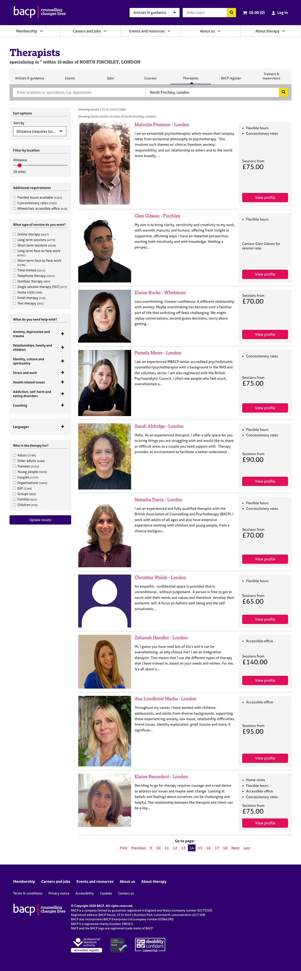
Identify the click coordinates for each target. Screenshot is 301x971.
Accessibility (85, 893)
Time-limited (31, 270)
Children (27, 505)
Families (27, 499)
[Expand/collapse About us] (219, 30)
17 (217, 848)
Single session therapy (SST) (42, 287)
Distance (20, 160)
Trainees (28, 466)
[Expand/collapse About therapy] (283, 30)
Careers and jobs (87, 31)
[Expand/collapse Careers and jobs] (105, 30)
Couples (27, 477)
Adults (26, 455)
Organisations (32, 483)
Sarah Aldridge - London (159, 426)
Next (235, 848)
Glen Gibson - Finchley (157, 215)
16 (208, 848)
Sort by (18, 123)
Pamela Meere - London (158, 352)
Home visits (29, 292)
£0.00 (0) (257, 12)
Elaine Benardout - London (161, 776)
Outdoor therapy (33, 281)
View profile (265, 197)
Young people (32, 472)
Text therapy (30, 303)
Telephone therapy (35, 276)
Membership (26, 31)
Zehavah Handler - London (161, 637)
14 (192, 848)
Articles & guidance (29, 80)
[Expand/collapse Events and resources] (169, 30)
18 (225, 848)
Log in (282, 12)
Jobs (110, 80)
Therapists (191, 80)
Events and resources (147, 31)
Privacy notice (58, 893)
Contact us (126, 893)
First (123, 848)
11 (166, 848)
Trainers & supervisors (271, 78)
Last (246, 848)
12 (175, 848)
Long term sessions (36, 240)
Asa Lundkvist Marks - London (165, 698)
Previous (138, 848)
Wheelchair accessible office (42, 208)
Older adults (31, 461)
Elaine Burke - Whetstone (160, 292)
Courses (150, 80)
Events (70, 80)
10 (158, 848)
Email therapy (31, 298)
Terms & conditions (27, 893)
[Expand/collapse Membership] (41, 30)
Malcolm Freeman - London (162, 124)
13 (183, 848)
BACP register (231, 80)
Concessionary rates (37, 203)
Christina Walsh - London (160, 577)
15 (200, 848)
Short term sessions (36, 245)
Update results (40, 520)
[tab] (40, 334)
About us (207, 31)
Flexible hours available (39, 197)
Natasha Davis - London (158, 499)
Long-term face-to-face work (38, 253)
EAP (24, 488)
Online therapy (33, 234)
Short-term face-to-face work (39, 262)
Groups (26, 494)
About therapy (267, 31)
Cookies (106, 893)
